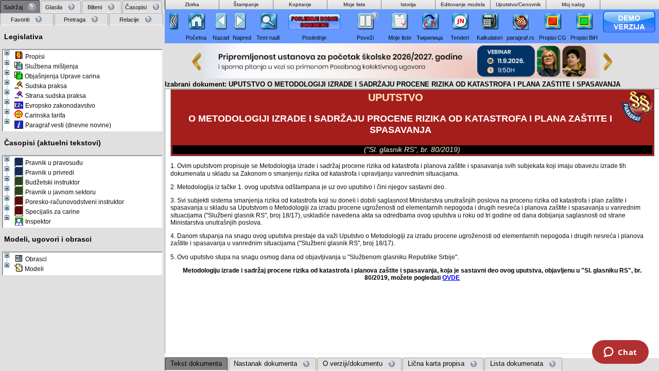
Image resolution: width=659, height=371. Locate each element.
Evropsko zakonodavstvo (60, 105)
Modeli (34, 269)
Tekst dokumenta (196, 363)
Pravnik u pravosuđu (54, 162)
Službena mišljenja (51, 66)
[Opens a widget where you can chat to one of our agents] (620, 353)
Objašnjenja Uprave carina (62, 76)
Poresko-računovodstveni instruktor (74, 202)
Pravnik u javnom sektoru (60, 192)
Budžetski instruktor (52, 182)
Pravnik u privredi (49, 172)
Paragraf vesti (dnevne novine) (68, 125)
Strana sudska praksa (55, 95)
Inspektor (38, 221)
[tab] (20, 7)
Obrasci (36, 259)
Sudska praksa (46, 86)
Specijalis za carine (52, 211)
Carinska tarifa (45, 115)
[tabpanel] (82, 197)
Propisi (35, 56)
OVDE (451, 277)
